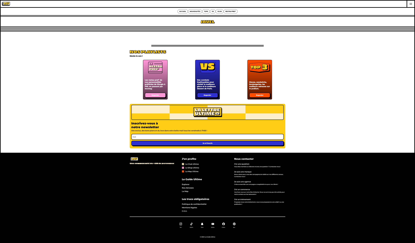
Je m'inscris (207, 143)
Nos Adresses (188, 188)
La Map (185, 191)
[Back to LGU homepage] (134, 159)
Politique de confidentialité (194, 204)
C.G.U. (184, 211)
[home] (6, 4)
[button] (410, 4)
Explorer (185, 184)
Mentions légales (189, 208)
